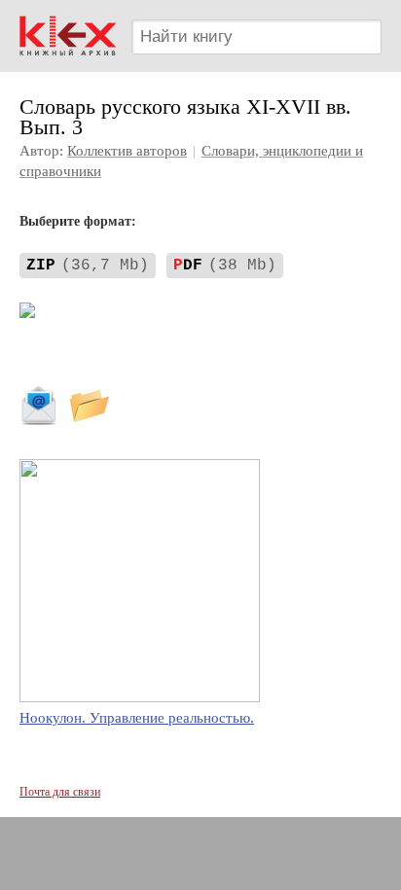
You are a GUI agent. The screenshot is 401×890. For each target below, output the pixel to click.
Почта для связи (59, 792)
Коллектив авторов (127, 151)
